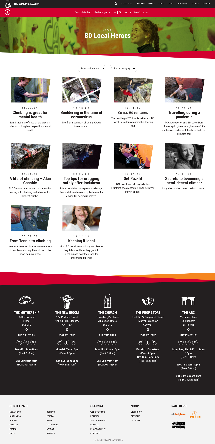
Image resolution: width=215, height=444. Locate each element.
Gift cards (125, 12)
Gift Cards (182, 4)
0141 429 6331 (67, 335)
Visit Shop (136, 412)
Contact (95, 433)
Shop (170, 4)
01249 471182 (188, 335)
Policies (94, 416)
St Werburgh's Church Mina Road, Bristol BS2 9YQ (107, 321)
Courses (140, 4)
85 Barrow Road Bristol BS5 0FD (26, 321)
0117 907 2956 (26, 335)
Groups (206, 4)
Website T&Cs (97, 412)
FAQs (11, 433)
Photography (97, 429)
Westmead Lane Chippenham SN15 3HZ (188, 321)
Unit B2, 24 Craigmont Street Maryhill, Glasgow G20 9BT (148, 321)
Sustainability (98, 420)
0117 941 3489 (107, 335)
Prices (151, 4)
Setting (50, 412)
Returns (135, 416)
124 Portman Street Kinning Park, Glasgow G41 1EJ (67, 321)
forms (91, 12)
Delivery (135, 420)
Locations (127, 4)
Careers (13, 425)
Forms (12, 429)
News (161, 4)
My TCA (195, 4)
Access (13, 420)
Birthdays (15, 416)
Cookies (94, 425)
